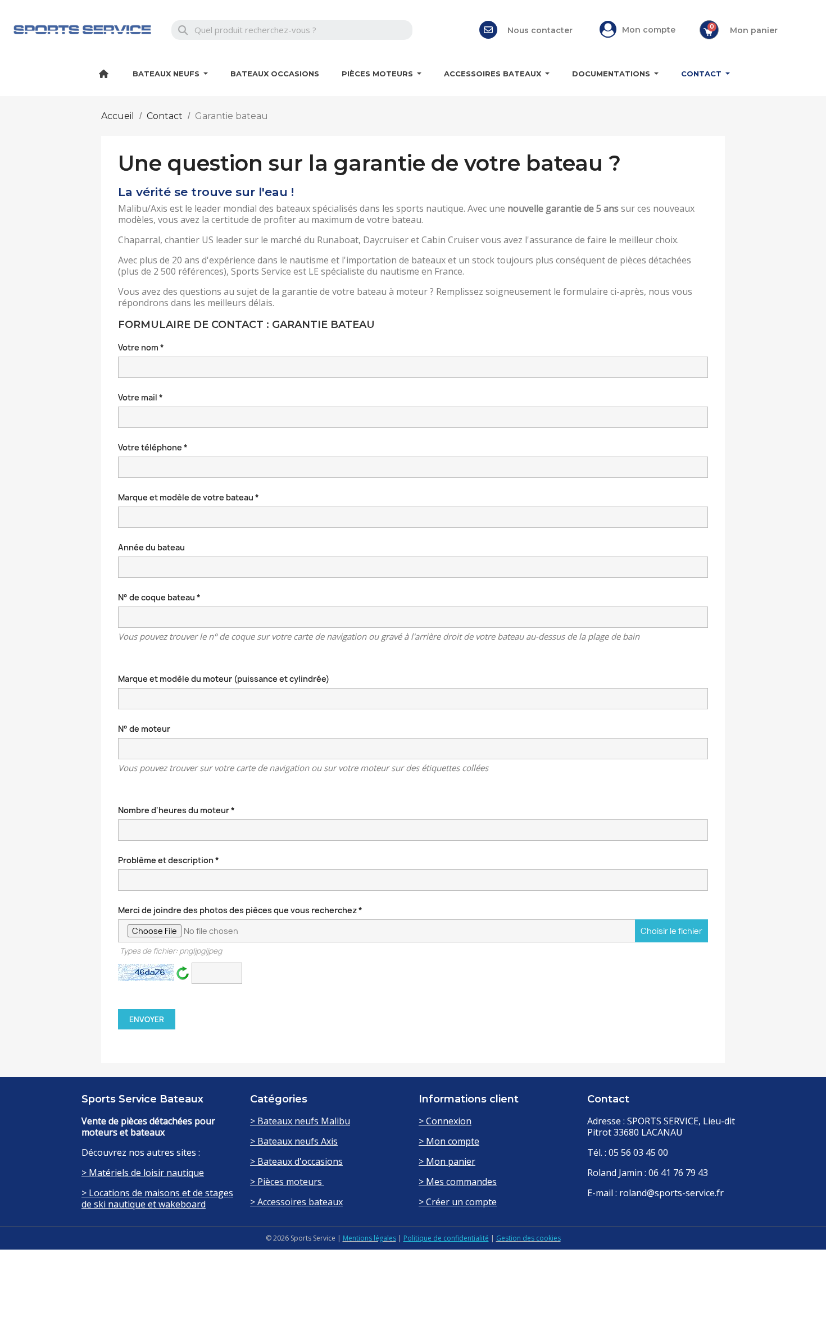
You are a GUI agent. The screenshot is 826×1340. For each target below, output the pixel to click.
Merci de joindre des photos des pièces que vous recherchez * (410, 930)
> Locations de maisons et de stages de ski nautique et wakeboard (157, 1198)
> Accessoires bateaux (296, 1202)
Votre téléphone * (153, 447)
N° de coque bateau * (159, 597)
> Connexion (445, 1121)
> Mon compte (449, 1141)
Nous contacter (540, 30)
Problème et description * (168, 860)
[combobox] (292, 30)
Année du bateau (151, 547)
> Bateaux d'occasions (296, 1161)
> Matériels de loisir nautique (142, 1172)
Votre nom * (141, 347)
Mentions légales (369, 1238)
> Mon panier (447, 1161)
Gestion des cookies (528, 1238)
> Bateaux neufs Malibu (300, 1121)
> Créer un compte (458, 1202)
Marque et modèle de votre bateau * (188, 497)
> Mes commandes (458, 1181)
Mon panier (754, 30)
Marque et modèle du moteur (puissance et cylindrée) (223, 678)
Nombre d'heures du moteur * (176, 810)
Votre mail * (140, 397)
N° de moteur (144, 728)
